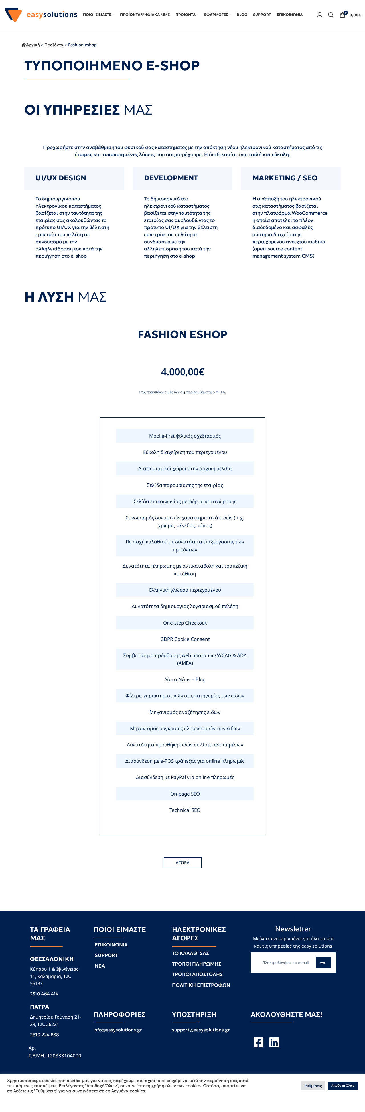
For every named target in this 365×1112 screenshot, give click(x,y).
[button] (183, 862)
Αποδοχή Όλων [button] (342, 1086)
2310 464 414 (44, 994)
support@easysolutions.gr (201, 1030)
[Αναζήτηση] (331, 15)
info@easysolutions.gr (117, 1030)
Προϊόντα (54, 44)
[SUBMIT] (323, 962)
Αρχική (33, 44)
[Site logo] (40, 14)
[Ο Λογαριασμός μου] (319, 15)
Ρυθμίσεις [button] (313, 1085)
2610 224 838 (44, 1034)
